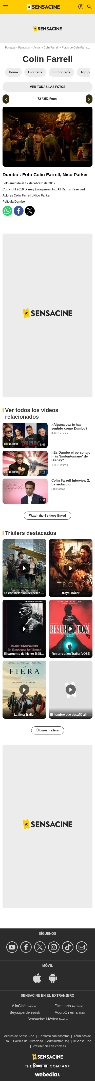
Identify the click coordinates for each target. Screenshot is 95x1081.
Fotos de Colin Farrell (75, 47)
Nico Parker (42, 195)
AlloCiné (19, 1006)
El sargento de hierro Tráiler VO (25, 654)
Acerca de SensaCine (19, 1036)
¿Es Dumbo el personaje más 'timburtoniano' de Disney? (70, 456)
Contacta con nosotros (54, 1036)
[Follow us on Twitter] (40, 947)
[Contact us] (82, 947)
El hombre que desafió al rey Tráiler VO (71, 714)
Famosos (24, 47)
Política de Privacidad (28, 1041)
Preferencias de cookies (49, 1046)
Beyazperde (20, 1012)
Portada (10, 47)
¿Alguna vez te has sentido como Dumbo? (69, 426)
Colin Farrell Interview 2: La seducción (70, 482)
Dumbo (19, 201)
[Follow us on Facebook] (26, 947)
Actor (36, 47)
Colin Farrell (51, 47)
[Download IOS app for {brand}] (39, 978)
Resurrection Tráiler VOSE (71, 654)
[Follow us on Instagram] (54, 947)
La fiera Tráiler (24, 714)
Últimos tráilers (47, 730)
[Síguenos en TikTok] (68, 947)
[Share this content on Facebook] (19, 211)
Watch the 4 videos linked (47, 515)
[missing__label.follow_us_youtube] (12, 947)
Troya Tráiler (71, 593)
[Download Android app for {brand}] (55, 978)
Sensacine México (42, 1019)
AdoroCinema (66, 1012)
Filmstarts (62, 1006)
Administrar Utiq (58, 1041)
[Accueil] (43, 7)
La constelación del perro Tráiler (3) (25, 593)
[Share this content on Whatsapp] (7, 211)
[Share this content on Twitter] (30, 211)
